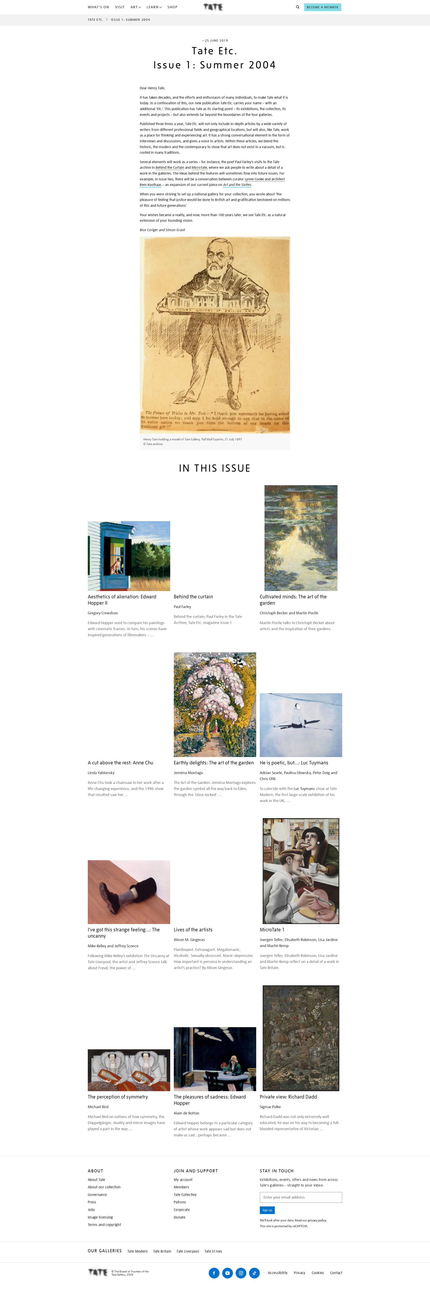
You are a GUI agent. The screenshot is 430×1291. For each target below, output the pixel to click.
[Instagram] (241, 1273)
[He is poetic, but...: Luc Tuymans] (301, 725)
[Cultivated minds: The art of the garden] (301, 538)
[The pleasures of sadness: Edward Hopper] (215, 1059)
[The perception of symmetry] (129, 1070)
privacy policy (317, 1220)
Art (134, 7)
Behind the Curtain (170, 167)
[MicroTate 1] (301, 871)
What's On (98, 7)
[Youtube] (227, 1273)
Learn (153, 7)
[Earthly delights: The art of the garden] (215, 704)
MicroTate (199, 167)
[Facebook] (214, 1273)
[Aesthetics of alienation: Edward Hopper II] (129, 556)
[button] (296, 7)
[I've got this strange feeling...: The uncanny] (129, 892)
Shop (173, 7)
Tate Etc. (95, 20)
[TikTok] (254, 1273)
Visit (120, 7)
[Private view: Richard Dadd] (301, 1038)
